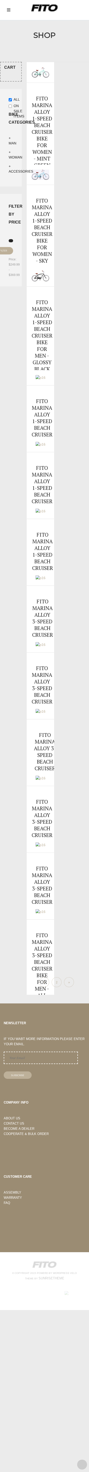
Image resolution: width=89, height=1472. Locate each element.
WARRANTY (13, 1198)
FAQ (7, 1203)
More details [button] (40, 111)
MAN (12, 143)
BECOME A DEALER (19, 1129)
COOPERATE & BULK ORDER (26, 1134)
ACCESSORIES (21, 171)
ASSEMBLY (12, 1192)
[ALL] (11, 100)
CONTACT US (14, 1123)
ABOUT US (12, 1118)
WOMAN (15, 157)
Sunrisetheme (51, 1278)
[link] (40, 125)
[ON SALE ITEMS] (11, 106)
